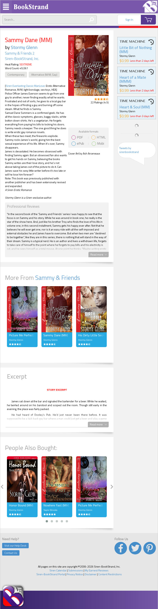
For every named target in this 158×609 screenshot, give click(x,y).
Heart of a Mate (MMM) (132, 79)
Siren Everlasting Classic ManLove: (25, 86)
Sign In (129, 20)
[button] (46, 521)
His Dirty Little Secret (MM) (91, 335)
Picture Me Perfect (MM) (22, 335)
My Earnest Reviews (96, 570)
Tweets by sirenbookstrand (129, 150)
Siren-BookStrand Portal (50, 574)
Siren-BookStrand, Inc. (22, 58)
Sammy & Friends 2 (19, 53)
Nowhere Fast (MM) (56, 505)
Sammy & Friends (57, 277)
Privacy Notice (75, 574)
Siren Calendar (58, 570)
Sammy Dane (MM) (55, 335)
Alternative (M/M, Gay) (44, 75)
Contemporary (16, 75)
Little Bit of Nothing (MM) (135, 50)
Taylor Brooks (50, 510)
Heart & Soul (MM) (134, 107)
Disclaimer (91, 574)
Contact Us (10, 553)
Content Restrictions (110, 574)
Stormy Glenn (24, 47)
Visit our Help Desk (15, 545)
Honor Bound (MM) (21, 505)
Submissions (75, 570)
